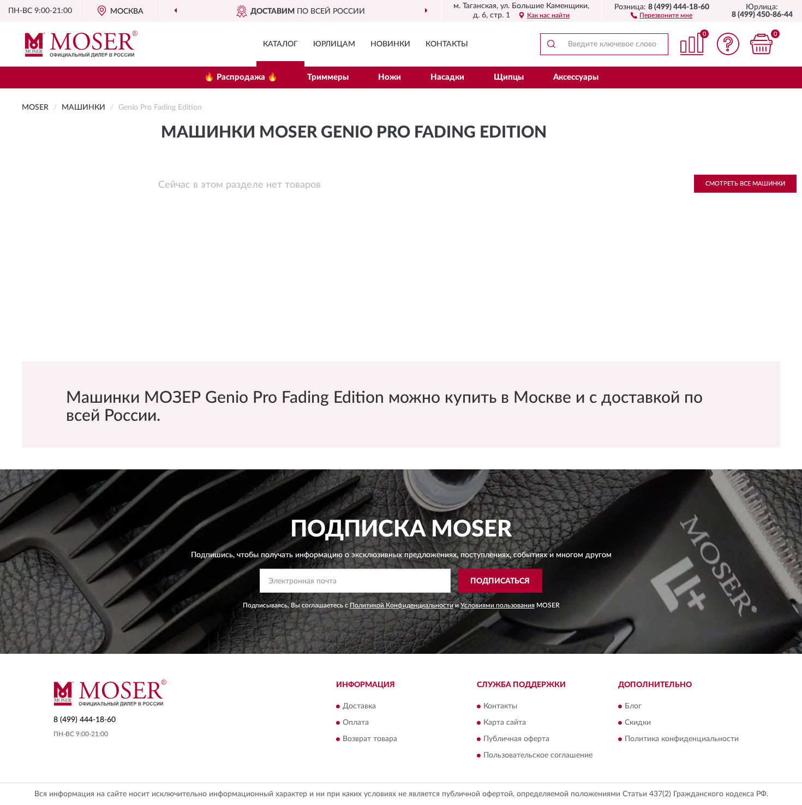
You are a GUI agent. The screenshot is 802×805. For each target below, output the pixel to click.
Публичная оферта (516, 739)
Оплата (356, 722)
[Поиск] (551, 44)
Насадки (447, 77)
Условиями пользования (497, 605)
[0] (761, 44)
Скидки (638, 722)
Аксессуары (575, 77)
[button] (661, 14)
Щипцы (509, 77)
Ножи (389, 77)
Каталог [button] (280, 44)
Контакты (447, 44)
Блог (633, 706)
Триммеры (328, 77)
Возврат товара (370, 739)
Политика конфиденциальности (682, 739)
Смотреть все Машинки (745, 184)
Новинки (390, 44)
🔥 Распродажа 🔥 (241, 77)
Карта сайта (504, 722)
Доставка (359, 706)
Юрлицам (334, 44)
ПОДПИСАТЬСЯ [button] (500, 581)
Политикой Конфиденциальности (401, 605)
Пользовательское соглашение (537, 755)
